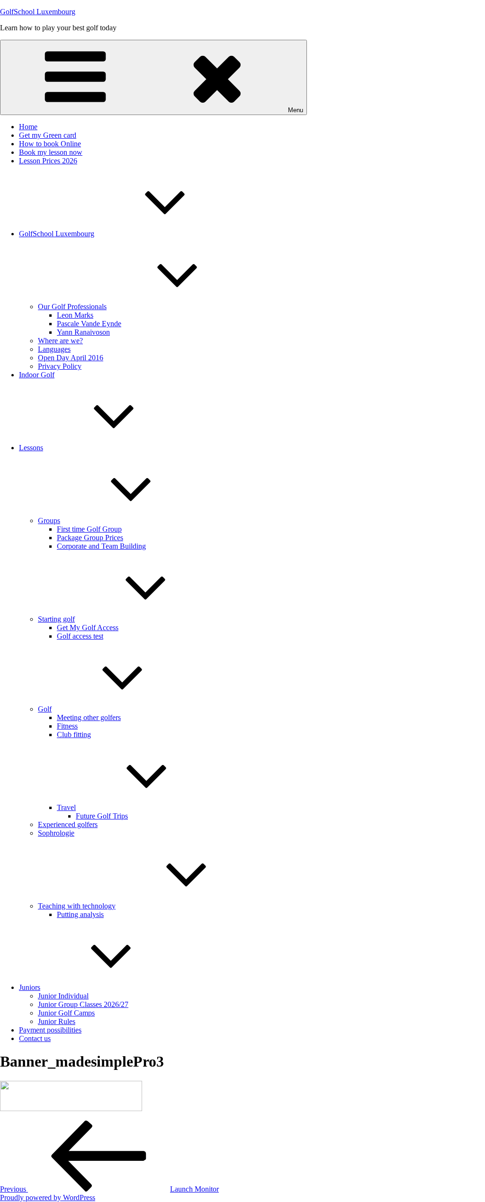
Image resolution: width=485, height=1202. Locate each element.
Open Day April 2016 (70, 358)
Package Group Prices (90, 538)
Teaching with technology (77, 906)
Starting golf (56, 619)
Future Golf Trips (102, 816)
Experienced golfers (68, 824)
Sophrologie (56, 833)
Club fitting (74, 734)
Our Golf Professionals (72, 307)
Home (28, 127)
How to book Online (50, 144)
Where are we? (60, 341)
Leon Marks (75, 315)
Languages (54, 349)
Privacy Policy (59, 366)
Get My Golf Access (87, 627)
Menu (295, 110)
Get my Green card (47, 135)
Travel (66, 807)
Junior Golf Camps (66, 1013)
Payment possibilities (50, 1030)
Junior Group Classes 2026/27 (83, 1004)
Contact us (35, 1038)
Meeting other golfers (89, 717)
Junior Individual (63, 996)
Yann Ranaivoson (83, 332)
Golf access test (80, 636)
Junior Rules (56, 1021)
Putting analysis (80, 914)
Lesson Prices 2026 (48, 161)
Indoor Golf (36, 375)
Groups (49, 520)
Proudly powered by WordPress (47, 1197)
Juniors (29, 987)
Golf (45, 709)
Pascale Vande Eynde (89, 324)
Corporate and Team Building (101, 546)
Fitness (67, 726)
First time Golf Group (89, 529)
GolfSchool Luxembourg (37, 12)
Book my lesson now (50, 152)
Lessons (31, 448)
